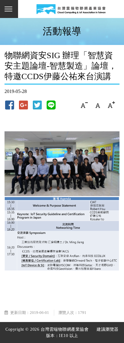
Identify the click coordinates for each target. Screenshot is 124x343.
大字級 (111, 105)
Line (51, 105)
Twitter (37, 105)
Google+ (23, 105)
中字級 (97, 105)
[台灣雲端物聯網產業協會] (71, 9)
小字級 (84, 105)
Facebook (10, 105)
